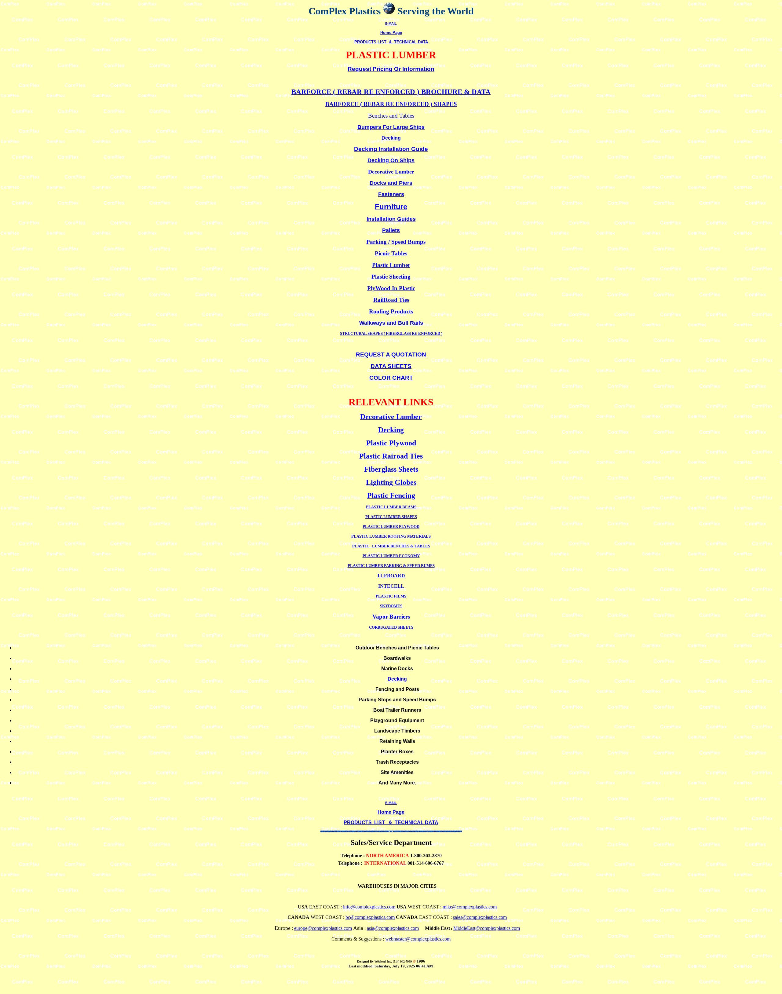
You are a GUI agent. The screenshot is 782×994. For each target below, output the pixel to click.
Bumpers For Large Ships (391, 127)
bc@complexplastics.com (370, 917)
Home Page (391, 32)
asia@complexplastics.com (393, 928)
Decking (397, 679)
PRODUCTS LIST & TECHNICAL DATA (391, 42)
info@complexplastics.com (369, 906)
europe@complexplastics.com (323, 928)
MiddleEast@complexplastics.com (486, 928)
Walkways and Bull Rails (391, 323)
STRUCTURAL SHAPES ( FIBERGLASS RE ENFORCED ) (391, 333)
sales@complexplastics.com (480, 917)
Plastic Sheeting (391, 276)
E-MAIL (391, 23)
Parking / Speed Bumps (396, 242)
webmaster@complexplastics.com (418, 938)
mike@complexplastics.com (470, 906)
